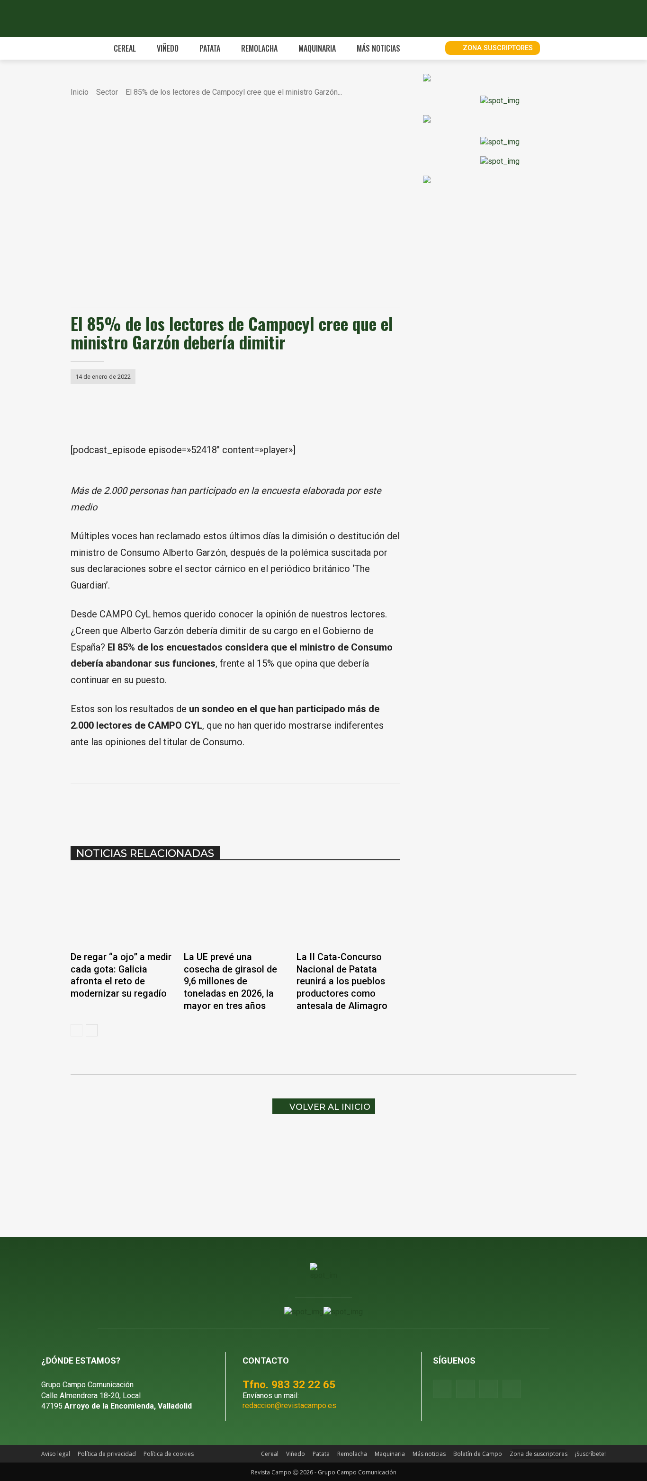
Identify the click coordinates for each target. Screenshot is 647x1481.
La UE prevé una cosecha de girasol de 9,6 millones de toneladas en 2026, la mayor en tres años (230, 981)
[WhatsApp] (207, 807)
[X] (186, 807)
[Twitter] (512, 1389)
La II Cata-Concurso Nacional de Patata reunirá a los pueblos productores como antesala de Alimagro (342, 981)
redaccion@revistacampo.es (289, 1405)
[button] (427, 48)
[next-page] (92, 1030)
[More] (296, 807)
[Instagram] (465, 1389)
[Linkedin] (229, 807)
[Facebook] (164, 807)
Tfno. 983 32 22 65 (289, 1384)
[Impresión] (273, 807)
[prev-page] (76, 1030)
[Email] (251, 807)
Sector (107, 92)
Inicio (80, 92)
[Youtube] (488, 1389)
